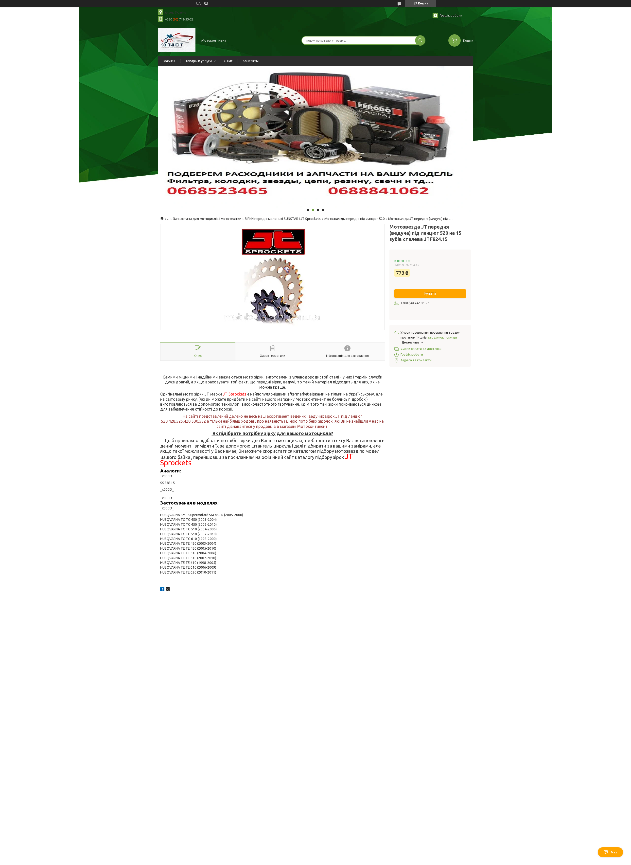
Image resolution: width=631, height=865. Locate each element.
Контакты (251, 61)
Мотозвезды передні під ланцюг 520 (354, 219)
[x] (168, 590)
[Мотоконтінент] (176, 40)
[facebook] (162, 590)
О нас (228, 61)
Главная (169, 61)
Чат (614, 852)
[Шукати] (420, 40)
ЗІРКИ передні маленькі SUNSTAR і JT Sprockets (283, 219)
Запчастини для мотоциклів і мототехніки (207, 219)
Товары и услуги (198, 61)
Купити (430, 293)
